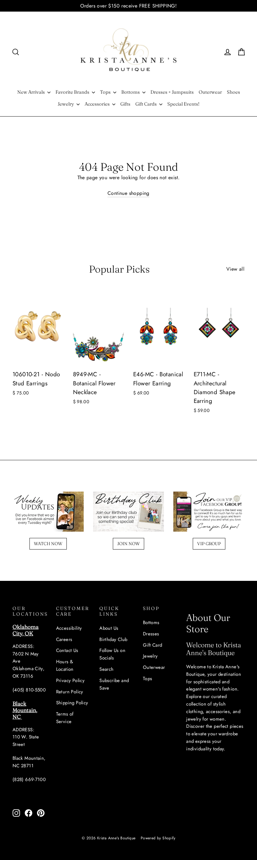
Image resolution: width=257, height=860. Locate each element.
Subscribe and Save (114, 684)
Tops (106, 92)
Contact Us (67, 650)
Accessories (98, 104)
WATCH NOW (48, 543)
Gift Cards (146, 104)
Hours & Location (65, 665)
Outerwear (210, 92)
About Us (108, 628)
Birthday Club (113, 639)
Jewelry (66, 104)
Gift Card (152, 645)
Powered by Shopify (158, 838)
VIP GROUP (209, 543)
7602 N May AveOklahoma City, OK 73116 (29, 665)
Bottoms (131, 92)
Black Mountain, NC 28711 (29, 762)
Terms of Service (65, 718)
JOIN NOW (128, 543)
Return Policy (69, 691)
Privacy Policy (70, 680)
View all (235, 269)
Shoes (233, 92)
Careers (64, 639)
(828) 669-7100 (29, 779)
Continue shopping (128, 193)
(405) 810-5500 (29, 689)
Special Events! (183, 104)
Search (106, 669)
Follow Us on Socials (112, 654)
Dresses (151, 633)
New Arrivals (31, 92)
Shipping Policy (72, 702)
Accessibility (69, 628)
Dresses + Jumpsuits (172, 92)
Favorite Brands (72, 92)
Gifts (125, 104)
